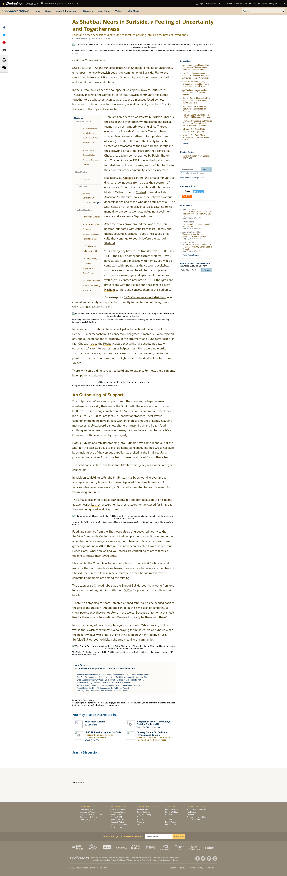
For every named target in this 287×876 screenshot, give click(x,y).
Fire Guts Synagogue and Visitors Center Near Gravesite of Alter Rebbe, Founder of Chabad (197, 123)
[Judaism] (12, 3)
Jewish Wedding (171, 812)
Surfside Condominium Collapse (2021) (89, 198)
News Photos (103, 11)
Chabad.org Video (117, 809)
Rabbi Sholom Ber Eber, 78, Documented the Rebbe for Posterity (103, 688)
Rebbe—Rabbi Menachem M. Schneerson (99, 334)
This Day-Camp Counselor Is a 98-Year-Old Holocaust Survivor (102, 691)
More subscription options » (192, 178)
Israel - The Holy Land (119, 825)
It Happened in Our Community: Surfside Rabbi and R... (153, 722)
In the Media (133, 11)
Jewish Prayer (170, 822)
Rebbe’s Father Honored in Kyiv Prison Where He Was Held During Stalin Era (108, 685)
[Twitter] (203, 858)
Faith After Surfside (91, 217)
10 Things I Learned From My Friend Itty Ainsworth (91, 286)
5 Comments (157, 727)
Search (140, 820)
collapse (116, 90)
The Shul (86, 179)
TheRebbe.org (116, 827)
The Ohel (190, 815)
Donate (264, 3)
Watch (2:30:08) (92, 740)
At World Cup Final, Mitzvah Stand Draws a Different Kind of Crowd (196, 137)
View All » (186, 143)
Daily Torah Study (144, 815)
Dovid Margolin (81, 38)
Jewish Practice (86, 809)
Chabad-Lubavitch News (197, 817)
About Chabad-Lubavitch (197, 809)
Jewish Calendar (144, 812)
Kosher (168, 817)
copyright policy (113, 705)
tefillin (128, 590)
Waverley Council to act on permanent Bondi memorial (194, 235)
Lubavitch (121, 857)
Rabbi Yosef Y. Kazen (125, 860)
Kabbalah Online (117, 822)
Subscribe (141, 817)
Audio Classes (136, 847)
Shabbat (109, 243)
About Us (182, 868)
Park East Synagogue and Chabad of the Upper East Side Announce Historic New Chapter (114, 677)
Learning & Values (87, 812)
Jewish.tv (107, 847)
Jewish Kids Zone (117, 820)
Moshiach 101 (116, 817)
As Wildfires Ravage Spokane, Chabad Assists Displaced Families (104, 683)
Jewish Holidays (171, 809)
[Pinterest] (209, 858)
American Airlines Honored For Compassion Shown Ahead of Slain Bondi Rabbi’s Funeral (113, 674)
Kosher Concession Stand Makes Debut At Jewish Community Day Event (197, 213)
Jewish (159, 860)
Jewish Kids (209, 847)
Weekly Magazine (87, 820)
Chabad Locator (193, 820)
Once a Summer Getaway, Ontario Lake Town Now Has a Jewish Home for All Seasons (112, 680)
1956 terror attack (159, 339)
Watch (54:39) (142, 727)
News (48, 11)
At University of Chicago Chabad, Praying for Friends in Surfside (105, 668)
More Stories (80, 665)
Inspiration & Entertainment (91, 815)
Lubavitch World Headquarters (168, 857)
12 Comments (91, 725)
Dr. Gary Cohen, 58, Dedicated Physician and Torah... (152, 733)
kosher (121, 505)
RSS (188, 196)
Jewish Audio (170, 825)
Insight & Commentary (67, 11)
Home (38, 11)
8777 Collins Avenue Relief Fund (145, 297)
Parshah (168, 820)
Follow (200, 192)
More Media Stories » (191, 255)
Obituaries (87, 11)
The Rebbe (191, 812)
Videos (118, 11)
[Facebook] (197, 858)
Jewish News (115, 815)
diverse (108, 183)
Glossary (140, 822)
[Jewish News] (15, 11)
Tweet (187, 191)
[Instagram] (214, 858)
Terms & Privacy (196, 868)
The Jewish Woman (118, 812)
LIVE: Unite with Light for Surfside (103, 732)
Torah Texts (180, 847)
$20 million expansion (138, 411)
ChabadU (121, 847)
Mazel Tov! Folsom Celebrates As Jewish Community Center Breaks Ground (197, 246)
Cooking (165, 847)
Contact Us (210, 868)
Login (200, 3)
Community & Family (88, 817)
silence (76, 363)
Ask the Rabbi (226, 3)
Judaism (150, 860)
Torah (144, 860)
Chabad (141, 192)
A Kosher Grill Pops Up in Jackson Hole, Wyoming (193, 130)
